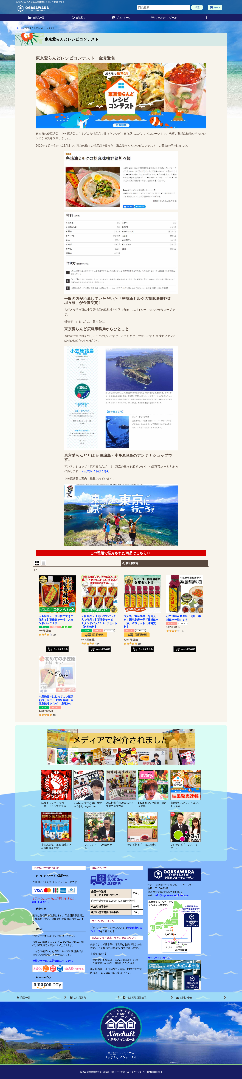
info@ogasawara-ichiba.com (172, 895)
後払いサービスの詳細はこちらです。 (53, 960)
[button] (206, 17)
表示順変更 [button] (132, 563)
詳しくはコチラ (41, 902)
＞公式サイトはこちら (95, 471)
